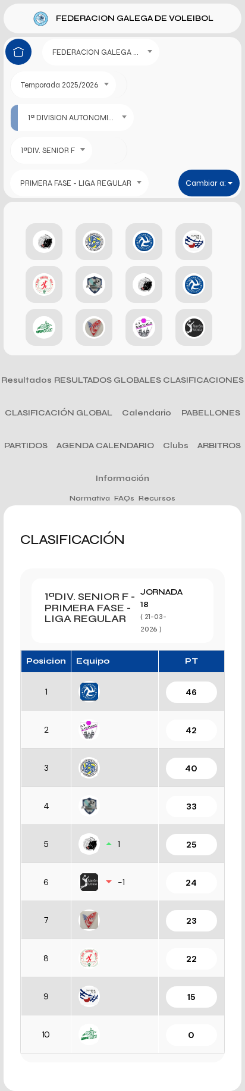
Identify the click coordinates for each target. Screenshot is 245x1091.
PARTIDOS (26, 445)
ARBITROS (219, 445)
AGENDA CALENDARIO (105, 445)
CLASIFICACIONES (203, 380)
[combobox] (100, 52)
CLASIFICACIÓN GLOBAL (58, 413)
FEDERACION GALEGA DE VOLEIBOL (134, 18)
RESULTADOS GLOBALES (107, 380)
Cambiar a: (207, 183)
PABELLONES (210, 413)
